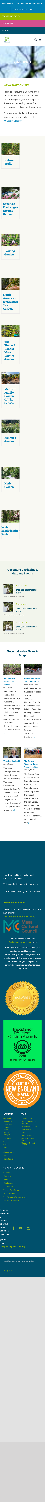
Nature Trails (9, 161)
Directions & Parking (29, 1126)
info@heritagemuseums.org (20, 942)
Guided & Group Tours (27, 1139)
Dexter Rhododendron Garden (10, 530)
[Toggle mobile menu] (40, 39)
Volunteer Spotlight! (12, 761)
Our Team (7, 1119)
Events (6, 1180)
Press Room (7, 1125)
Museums (7, 1176)
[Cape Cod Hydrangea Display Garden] (11, 193)
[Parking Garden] (11, 240)
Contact (6, 1145)
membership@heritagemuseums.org (19, 916)
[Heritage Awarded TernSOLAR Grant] (33, 669)
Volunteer (7, 1139)
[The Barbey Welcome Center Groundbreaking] (33, 752)
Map (23, 1132)
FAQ (4, 1148)
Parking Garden (9, 252)
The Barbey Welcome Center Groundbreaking (31, 764)
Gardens (6, 1173)
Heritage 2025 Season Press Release (9, 681)
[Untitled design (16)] (22, 980)
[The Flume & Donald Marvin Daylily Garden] (11, 331)
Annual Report (6, 1128)
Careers (6, 1142)
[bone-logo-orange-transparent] (22, 1071)
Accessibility (26, 1129)
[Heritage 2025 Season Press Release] (12, 669)
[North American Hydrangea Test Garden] (11, 284)
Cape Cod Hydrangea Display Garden (10, 209)
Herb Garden (9, 485)
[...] (4, 733)
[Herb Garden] (11, 473)
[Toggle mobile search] (35, 39)
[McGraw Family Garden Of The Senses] (11, 378)
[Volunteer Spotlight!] (12, 752)
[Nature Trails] (11, 149)
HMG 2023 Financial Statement (7, 1134)
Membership (8, 1183)
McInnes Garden (10, 439)
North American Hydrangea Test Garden (10, 301)
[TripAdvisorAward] (22, 1021)
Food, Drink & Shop (28, 1135)
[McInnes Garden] (11, 426)
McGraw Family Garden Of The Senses (10, 396)
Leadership (7, 1122)
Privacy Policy (7, 1271)
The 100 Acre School (11, 1190)
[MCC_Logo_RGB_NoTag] (20, 921)
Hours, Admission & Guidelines (28, 1122)
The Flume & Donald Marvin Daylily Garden (9, 350)
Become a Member (14, 902)
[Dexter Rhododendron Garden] (11, 516)
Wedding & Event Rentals (28, 1144)
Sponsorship (8, 1187)
